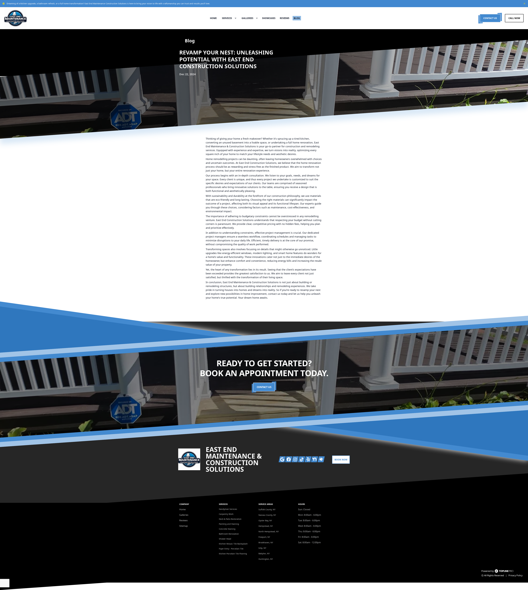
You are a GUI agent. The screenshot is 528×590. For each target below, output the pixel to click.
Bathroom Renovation (229, 534)
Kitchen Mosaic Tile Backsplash (233, 543)
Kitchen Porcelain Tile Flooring (233, 553)
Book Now (341, 459)
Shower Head (225, 538)
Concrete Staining (227, 529)
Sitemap (183, 525)
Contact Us (490, 18)
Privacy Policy (515, 575)
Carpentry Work (226, 514)
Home (182, 509)
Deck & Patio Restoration (230, 519)
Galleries (183, 514)
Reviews (183, 520)
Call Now (514, 18)
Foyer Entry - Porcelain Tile (231, 548)
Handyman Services (228, 509)
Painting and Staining (229, 524)
